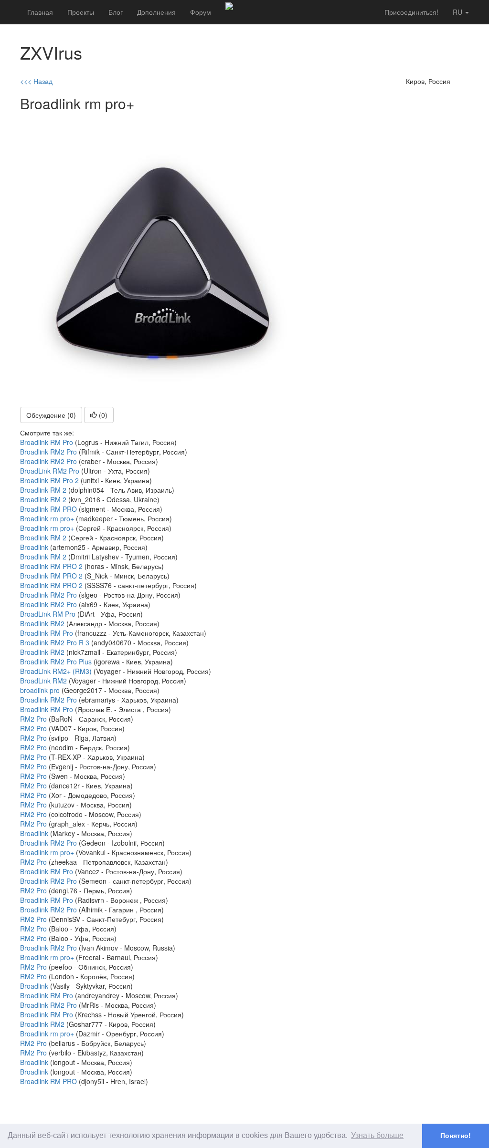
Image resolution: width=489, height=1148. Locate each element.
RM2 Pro (33, 719)
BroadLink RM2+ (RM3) (56, 671)
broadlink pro (40, 690)
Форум (200, 12)
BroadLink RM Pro (47, 614)
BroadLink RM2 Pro (49, 471)
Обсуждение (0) (51, 415)
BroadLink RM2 (43, 680)
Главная (40, 12)
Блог (115, 12)
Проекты (80, 12)
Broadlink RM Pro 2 (49, 480)
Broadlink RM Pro (46, 442)
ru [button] (458, 12)
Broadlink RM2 (42, 623)
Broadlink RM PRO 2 (51, 566)
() (102, 415)
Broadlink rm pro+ (47, 518)
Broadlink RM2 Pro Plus (56, 661)
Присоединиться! (411, 12)
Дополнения (156, 12)
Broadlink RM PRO (48, 509)
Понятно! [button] (455, 1135)
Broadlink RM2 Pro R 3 (54, 642)
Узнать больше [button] (377, 1135)
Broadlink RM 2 (43, 490)
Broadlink (34, 547)
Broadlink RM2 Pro (48, 451)
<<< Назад (36, 81)
